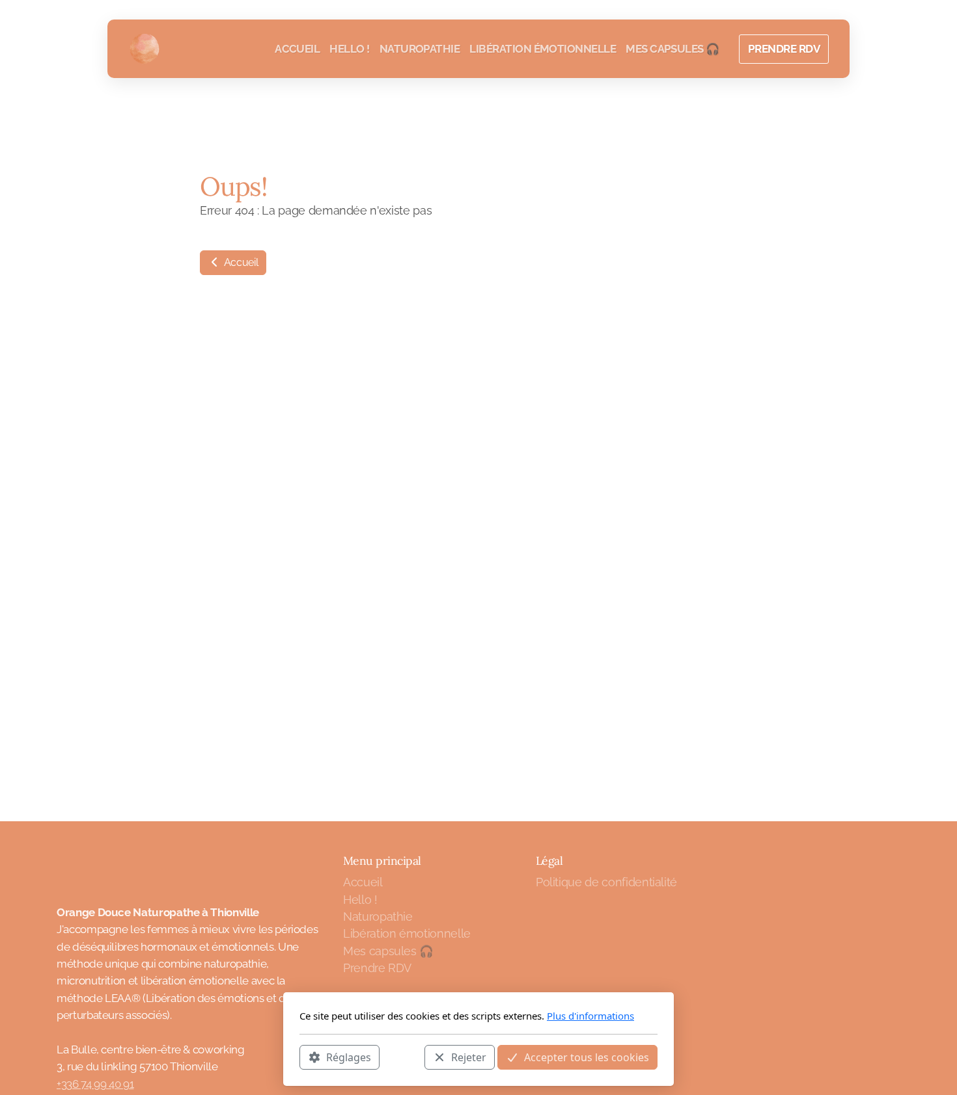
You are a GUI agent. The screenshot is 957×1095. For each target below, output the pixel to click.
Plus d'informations (590, 1015)
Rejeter (468, 1056)
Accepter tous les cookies (586, 1056)
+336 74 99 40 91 (95, 1083)
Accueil (239, 262)
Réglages (348, 1056)
